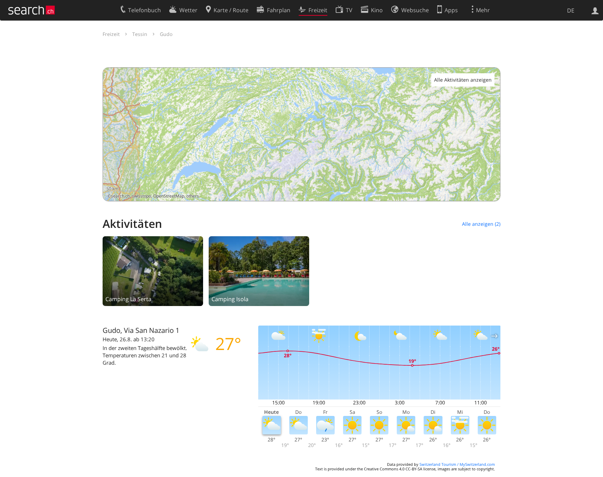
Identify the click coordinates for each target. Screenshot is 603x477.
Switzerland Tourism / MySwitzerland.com (457, 464)
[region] (301, 134)
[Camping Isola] (259, 270)
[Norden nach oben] (492, 193)
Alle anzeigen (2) (481, 224)
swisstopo (141, 196)
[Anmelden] (595, 10)
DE (570, 10)
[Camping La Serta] (153, 270)
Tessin (139, 34)
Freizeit (111, 34)
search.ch (120, 196)
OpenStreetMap (168, 196)
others (192, 196)
